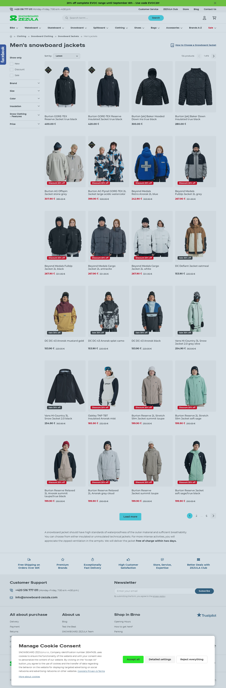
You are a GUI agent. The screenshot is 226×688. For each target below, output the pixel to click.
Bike (12, 28)
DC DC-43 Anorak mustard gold (64, 340)
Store (186, 9)
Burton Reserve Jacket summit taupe (145, 492)
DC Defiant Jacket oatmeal (192, 265)
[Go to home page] (11, 36)
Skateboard (54, 28)
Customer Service (148, 9)
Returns (14, 632)
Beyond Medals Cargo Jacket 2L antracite (101, 267)
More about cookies (29, 677)
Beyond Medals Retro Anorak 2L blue (145, 192)
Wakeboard (31, 28)
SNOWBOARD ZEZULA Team (78, 632)
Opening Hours (122, 622)
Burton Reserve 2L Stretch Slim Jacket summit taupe (148, 417)
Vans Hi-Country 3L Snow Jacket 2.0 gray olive (190, 342)
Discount (20, 70)
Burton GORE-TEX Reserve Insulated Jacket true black (105, 118)
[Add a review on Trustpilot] (206, 616)
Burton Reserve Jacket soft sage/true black (189, 492)
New (17, 64)
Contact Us (210, 9)
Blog (196, 9)
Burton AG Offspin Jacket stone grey (56, 192)
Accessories (172, 28)
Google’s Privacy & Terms (91, 671)
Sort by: (48, 56)
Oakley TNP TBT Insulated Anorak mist (102, 417)
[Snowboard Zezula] (24, 18)
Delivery (14, 622)
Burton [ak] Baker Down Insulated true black (190, 118)
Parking (118, 632)
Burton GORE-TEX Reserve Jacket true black (61, 118)
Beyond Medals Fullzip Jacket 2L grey (188, 192)
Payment (15, 627)
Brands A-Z (195, 28)
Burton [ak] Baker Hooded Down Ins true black (148, 118)
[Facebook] (3, 54)
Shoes (137, 28)
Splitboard (99, 28)
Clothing (120, 28)
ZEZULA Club (170, 9)
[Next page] (213, 56)
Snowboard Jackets (68, 36)
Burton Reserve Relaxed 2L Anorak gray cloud (103, 492)
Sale (210, 28)
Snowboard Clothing (42, 36)
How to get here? (123, 627)
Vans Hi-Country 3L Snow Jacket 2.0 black (58, 417)
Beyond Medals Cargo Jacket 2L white (145, 267)
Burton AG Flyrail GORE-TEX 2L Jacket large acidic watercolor (107, 192)
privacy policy (159, 596)
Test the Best (69, 627)
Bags (154, 28)
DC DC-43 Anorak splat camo (106, 340)
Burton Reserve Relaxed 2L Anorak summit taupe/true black (60, 493)
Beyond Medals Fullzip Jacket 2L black (58, 267)
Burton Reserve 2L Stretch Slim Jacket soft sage (191, 417)
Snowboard (77, 28)
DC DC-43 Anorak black (146, 340)
